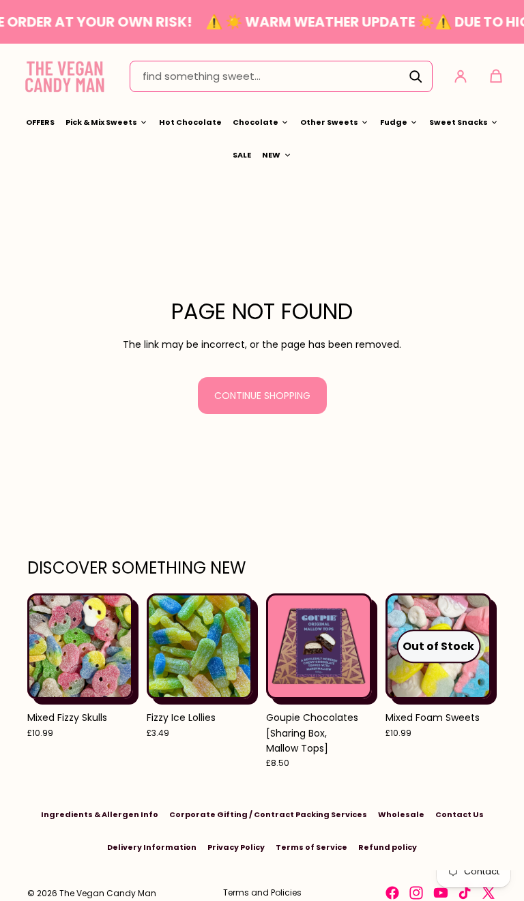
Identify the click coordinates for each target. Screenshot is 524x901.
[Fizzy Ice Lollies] (199, 646)
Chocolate (255, 122)
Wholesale (401, 814)
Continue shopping (262, 395)
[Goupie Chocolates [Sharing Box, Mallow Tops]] (319, 646)
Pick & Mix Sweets (101, 122)
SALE (242, 154)
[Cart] (496, 76)
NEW (271, 154)
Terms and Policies (262, 892)
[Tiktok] (464, 893)
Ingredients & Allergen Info (99, 814)
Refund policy (387, 847)
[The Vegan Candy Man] (65, 76)
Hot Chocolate (190, 122)
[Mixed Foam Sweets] (438, 646)
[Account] (460, 76)
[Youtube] (441, 893)
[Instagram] (416, 893)
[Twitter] (488, 893)
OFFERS (40, 122)
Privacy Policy (236, 847)
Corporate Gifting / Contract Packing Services (268, 814)
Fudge (393, 122)
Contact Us (459, 814)
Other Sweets (329, 122)
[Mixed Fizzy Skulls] (80, 646)
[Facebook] (392, 893)
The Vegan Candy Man (107, 893)
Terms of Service (311, 847)
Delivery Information (151, 847)
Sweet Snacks (458, 122)
